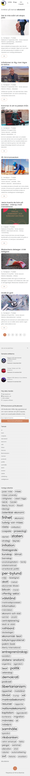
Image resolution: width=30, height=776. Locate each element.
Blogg (15, 2)
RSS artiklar (5, 398)
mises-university (9, 495)
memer (3, 456)
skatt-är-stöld (8, 624)
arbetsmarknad (17, 183)
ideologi (5, 509)
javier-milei (7, 491)
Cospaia (5, 227)
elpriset (5, 537)
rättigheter (7, 498)
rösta (5, 527)
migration (19, 716)
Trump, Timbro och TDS (14, 368)
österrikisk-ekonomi (13, 512)
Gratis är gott (7, 293)
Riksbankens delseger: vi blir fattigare (13, 250)
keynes (16, 540)
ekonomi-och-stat (11, 613)
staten (3, 470)
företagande (9, 550)
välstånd (8, 598)
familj (23, 562)
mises (18, 491)
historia (3, 450)
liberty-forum (8, 505)
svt (4, 756)
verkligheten (4, 479)
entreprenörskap (15, 652)
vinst (16, 749)
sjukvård (6, 733)
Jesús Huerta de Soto (12, 231)
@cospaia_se (6, 396)
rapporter (19, 704)
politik (3, 462)
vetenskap (7, 672)
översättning (5, 232)
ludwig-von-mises (12, 522)
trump (16, 695)
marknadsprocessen (11, 602)
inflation (8, 89)
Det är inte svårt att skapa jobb (13, 16)
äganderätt (21, 713)
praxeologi (20, 531)
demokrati (4, 439)
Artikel (14, 38)
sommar (16, 745)
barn (2, 433)
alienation (6, 749)
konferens (6, 717)
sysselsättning (10, 42)
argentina (6, 664)
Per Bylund (6, 38)
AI (15, 134)
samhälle (13, 132)
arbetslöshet (9, 134)
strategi (6, 540)
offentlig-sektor (10, 593)
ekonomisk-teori (12, 636)
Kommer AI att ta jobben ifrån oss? (14, 107)
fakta (21, 741)
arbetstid (8, 183)
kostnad (19, 317)
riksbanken (15, 89)
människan (7, 610)
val (23, 695)
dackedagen (8, 632)
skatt (2, 468)
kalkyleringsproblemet (13, 640)
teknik (3, 473)
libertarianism (5, 453)
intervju (21, 231)
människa (7, 720)
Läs (4, 56)
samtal (5, 617)
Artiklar (10, 2)
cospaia (3, 436)
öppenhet (7, 691)
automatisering (19, 752)
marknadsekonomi (13, 699)
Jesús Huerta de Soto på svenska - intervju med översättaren (12, 204)
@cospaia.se (6, 394)
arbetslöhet (18, 42)
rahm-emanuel (9, 741)
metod (14, 582)
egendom (18, 664)
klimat (18, 554)
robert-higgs (20, 498)
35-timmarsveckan (9, 157)
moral (15, 590)
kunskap (7, 554)
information (8, 606)
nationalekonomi (13, 708)
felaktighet (14, 578)
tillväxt (6, 695)
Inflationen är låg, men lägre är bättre (14, 63)
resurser (7, 704)
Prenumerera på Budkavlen (15, 421)
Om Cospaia (21, 3)
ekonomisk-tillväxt (10, 586)
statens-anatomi (13, 660)
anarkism (22, 756)
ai (1, 430)
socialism (6, 656)
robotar (5, 752)
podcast (3, 459)
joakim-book (8, 643)
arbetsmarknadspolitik (8, 43)
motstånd (20, 691)
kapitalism (8, 712)
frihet (18, 181)
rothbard (8, 628)
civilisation (15, 527)
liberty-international (11, 647)
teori (5, 668)
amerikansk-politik (10, 569)
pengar (5, 745)
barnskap (7, 558)
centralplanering (10, 620)
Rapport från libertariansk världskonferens (14, 358)
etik (2, 444)
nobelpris (6, 724)
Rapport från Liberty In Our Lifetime (17, 377)
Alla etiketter (5, 761)
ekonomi (25, 40)
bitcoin (6, 589)
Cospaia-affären (7, 400)
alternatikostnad (10, 317)
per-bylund (11, 573)
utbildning (4, 476)
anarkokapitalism (10, 562)
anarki (14, 617)
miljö (4, 578)
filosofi (20, 505)
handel (13, 502)
